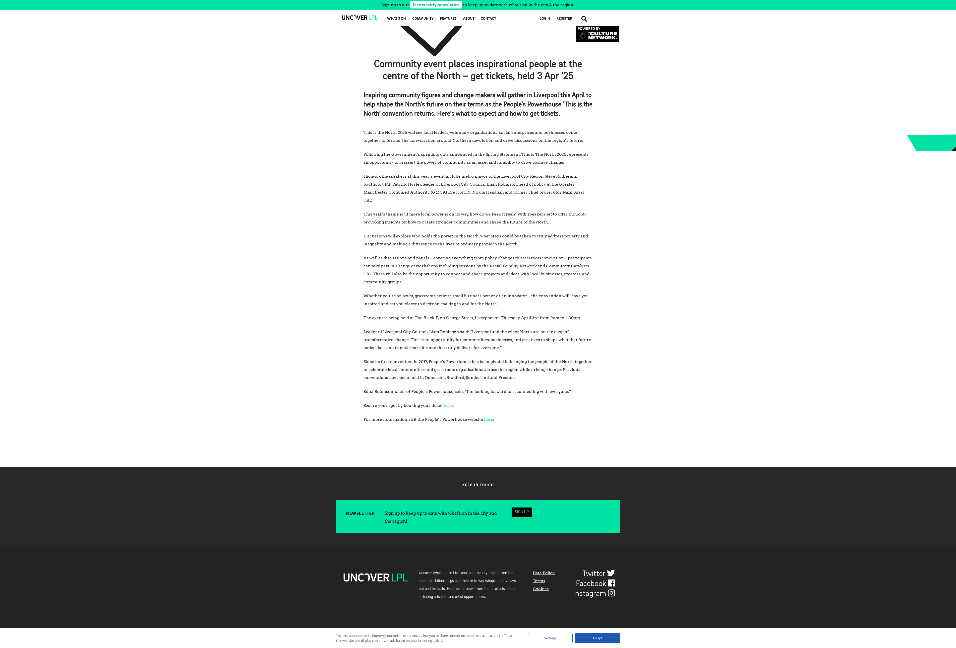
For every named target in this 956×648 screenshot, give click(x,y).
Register (564, 19)
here (488, 419)
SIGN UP (522, 512)
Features (448, 19)
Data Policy (544, 573)
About (469, 19)
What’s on (396, 19)
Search (583, 19)
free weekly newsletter (436, 4)
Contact (488, 19)
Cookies (541, 588)
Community (423, 19)
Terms (539, 580)
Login (545, 19)
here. (449, 405)
